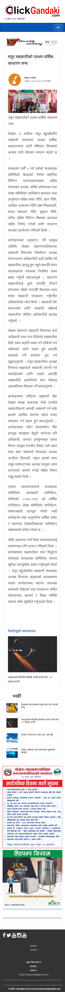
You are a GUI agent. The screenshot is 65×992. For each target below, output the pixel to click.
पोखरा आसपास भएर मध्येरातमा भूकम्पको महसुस (38, 751)
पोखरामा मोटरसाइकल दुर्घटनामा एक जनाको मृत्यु (39, 706)
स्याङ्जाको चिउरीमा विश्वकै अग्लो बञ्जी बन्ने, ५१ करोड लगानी (40, 721)
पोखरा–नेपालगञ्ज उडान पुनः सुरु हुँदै (37, 734)
